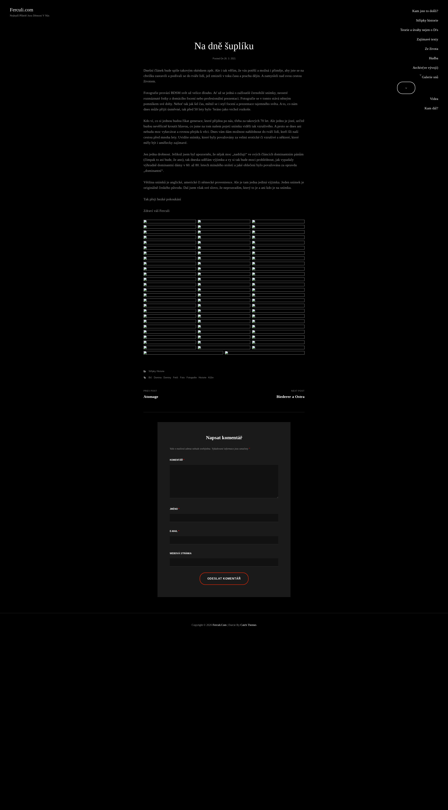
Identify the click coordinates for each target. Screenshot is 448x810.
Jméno (174, 509)
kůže (211, 377)
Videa (434, 99)
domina (158, 377)
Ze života (431, 49)
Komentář (177, 460)
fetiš (175, 377)
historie (202, 377)
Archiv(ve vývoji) (425, 67)
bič (150, 377)
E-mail (174, 531)
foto (182, 377)
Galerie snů (430, 77)
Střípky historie (427, 20)
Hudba (433, 58)
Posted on (224, 58)
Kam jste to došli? (425, 11)
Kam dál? (431, 108)
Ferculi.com (21, 9)
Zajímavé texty (427, 39)
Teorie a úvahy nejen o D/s (419, 30)
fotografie (192, 377)
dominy (167, 377)
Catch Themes (248, 624)
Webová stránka (180, 553)
